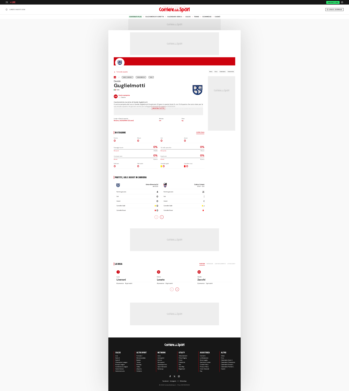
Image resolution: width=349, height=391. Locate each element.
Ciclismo (139, 371)
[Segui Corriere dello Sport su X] (174, 376)
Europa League (120, 364)
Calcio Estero (119, 369)
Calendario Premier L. (227, 367)
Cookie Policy (204, 364)
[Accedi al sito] (342, 2)
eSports (139, 369)
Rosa (216, 71)
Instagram (173, 381)
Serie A (117, 358)
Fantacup (160, 369)
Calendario (222, 71)
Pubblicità (182, 362)
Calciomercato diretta (154, 17)
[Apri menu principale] (6, 2)
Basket (139, 360)
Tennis (196, 17)
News (210, 71)
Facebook (166, 381)
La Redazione (204, 358)
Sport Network (162, 367)
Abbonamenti (183, 356)
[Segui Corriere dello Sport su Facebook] (170, 376)
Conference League (121, 367)
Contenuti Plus (135, 17)
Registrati (182, 369)
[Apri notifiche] (6, 9)
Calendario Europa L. (227, 364)
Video (223, 356)
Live (13, 2)
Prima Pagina (183, 358)
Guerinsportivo (162, 364)
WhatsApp (183, 381)
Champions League (121, 362)
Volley (138, 367)
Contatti (202, 356)
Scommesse (206, 17)
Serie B (117, 360)
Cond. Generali (204, 369)
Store (180, 360)
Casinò (217, 17)
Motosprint (161, 362)
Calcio (188, 17)
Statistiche (231, 71)
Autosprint (161, 358)
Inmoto (160, 360)
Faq (201, 371)
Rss (180, 364)
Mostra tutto (158, 108)
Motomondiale (141, 358)
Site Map (181, 367)
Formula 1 (139, 356)
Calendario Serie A (174, 17)
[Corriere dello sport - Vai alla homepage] (174, 9)
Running (139, 364)
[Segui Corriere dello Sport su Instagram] (179, 376)
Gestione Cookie (205, 362)
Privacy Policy (204, 367)
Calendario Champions (228, 362)
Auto (159, 356)
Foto (222, 358)
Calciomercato (120, 371)
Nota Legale (204, 360)
